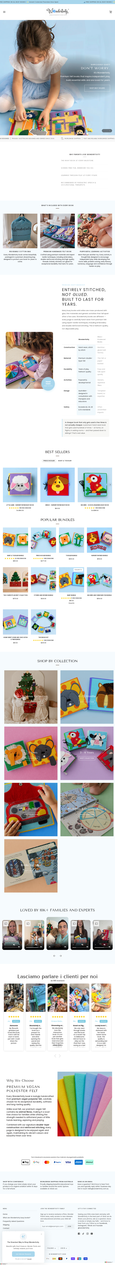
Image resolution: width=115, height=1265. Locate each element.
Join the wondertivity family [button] (52, 1209)
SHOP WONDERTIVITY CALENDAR (92, 87)
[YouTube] (92, 1234)
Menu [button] (5, 1209)
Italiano (50, 1248)
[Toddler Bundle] (71, 540)
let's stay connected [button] (87, 1209)
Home (5, 1214)
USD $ (63, 1248)
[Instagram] (87, 1234)
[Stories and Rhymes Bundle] (43, 579)
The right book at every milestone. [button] (77, 161)
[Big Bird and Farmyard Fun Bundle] (99, 579)
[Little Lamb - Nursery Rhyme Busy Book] (20, 485)
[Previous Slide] (54, 956)
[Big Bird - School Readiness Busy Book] (95, 485)
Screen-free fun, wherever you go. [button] (77, 168)
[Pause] (49, 947)
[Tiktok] (83, 1234)
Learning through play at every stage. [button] (79, 175)
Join (69, 1226)
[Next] (110, 485)
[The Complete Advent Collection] (15, 579)
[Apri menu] (6, 12)
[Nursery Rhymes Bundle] (99, 540)
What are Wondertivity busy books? (16, 1218)
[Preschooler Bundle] (43, 540)
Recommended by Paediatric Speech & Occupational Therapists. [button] (78, 184)
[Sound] (19, 947)
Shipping (6, 1225)
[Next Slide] (60, 956)
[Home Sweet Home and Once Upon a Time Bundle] (15, 622)
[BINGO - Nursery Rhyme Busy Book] (57, 485)
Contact (6, 1228)
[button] (14, 508)
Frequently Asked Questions (13, 1221)
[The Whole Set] (43, 622)
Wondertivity (56, 1254)
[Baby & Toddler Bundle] (15, 540)
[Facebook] (79, 1234)
